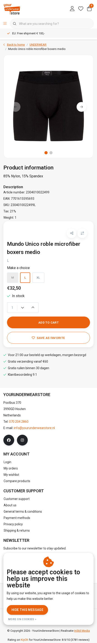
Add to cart (48, 322)
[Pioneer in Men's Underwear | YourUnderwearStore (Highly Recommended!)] (12, 9)
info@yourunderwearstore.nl (34, 428)
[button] (71, 233)
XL (38, 277)
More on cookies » (22, 619)
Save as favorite (51, 338)
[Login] (72, 9)
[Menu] (5, 23)
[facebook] (8, 440)
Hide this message (27, 610)
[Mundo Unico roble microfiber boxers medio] (48, 106)
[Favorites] (80, 9)
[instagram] (22, 440)
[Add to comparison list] (82, 233)
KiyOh (24, 639)
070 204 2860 (18, 421)
